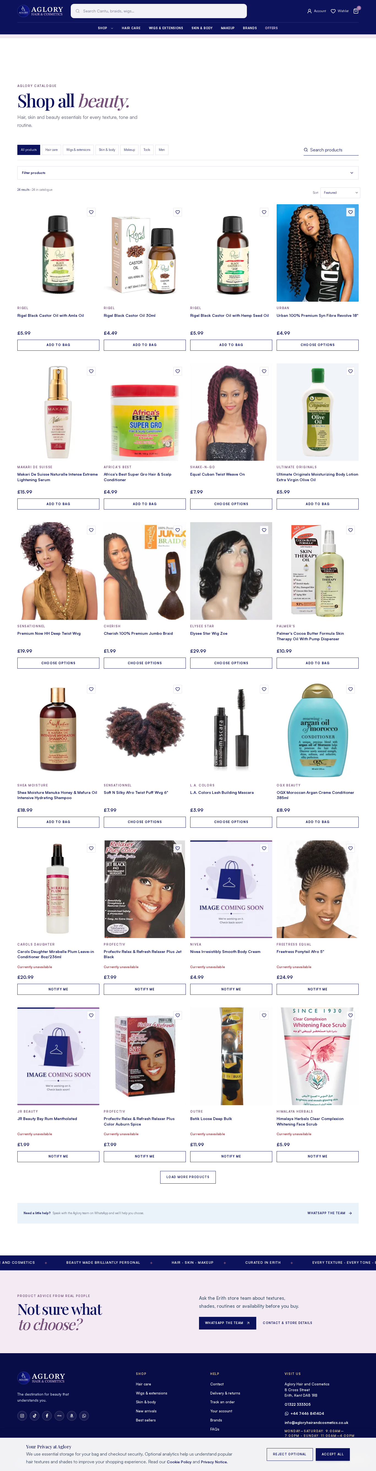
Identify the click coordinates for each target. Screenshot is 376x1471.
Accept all (333, 1454)
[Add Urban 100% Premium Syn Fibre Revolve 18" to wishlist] (350, 212)
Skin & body (202, 28)
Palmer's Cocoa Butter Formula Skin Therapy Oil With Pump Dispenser (310, 636)
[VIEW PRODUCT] (58, 253)
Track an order (222, 1402)
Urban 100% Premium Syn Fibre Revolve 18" (317, 315)
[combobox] (159, 11)
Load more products (188, 1177)
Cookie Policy (179, 1461)
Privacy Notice (214, 1461)
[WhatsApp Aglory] (84, 1416)
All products (29, 150)
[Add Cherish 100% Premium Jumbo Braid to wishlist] (177, 530)
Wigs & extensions (166, 28)
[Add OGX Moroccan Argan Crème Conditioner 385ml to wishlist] (350, 689)
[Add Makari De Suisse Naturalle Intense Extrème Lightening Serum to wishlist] (91, 371)
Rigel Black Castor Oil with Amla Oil (50, 315)
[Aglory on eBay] (59, 1416)
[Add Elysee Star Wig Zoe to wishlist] (264, 530)
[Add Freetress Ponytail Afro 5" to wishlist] (350, 848)
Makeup (228, 28)
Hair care (131, 28)
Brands (250, 28)
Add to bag (58, 345)
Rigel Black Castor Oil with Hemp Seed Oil (229, 315)
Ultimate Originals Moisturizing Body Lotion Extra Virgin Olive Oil (317, 477)
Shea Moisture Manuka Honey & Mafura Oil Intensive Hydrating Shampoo (57, 795)
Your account (221, 1411)
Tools (147, 150)
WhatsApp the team (326, 1213)
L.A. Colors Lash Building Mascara (222, 792)
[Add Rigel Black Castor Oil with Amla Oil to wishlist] (91, 212)
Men (162, 150)
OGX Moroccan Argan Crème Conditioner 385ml (315, 795)
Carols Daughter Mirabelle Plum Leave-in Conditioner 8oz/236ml (55, 954)
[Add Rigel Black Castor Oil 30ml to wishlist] (177, 212)
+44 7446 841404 (307, 1413)
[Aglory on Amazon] (72, 1416)
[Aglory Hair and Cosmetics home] (40, 11)
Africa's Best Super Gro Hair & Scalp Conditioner (137, 477)
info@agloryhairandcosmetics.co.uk (316, 1422)
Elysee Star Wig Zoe (208, 633)
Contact (217, 1384)
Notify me (58, 989)
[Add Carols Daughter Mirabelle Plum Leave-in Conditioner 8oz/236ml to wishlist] (91, 848)
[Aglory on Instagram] (22, 1416)
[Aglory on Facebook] (47, 1416)
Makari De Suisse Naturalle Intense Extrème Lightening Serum (57, 477)
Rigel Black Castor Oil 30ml (130, 315)
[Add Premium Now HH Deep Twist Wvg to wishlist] (91, 530)
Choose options (317, 345)
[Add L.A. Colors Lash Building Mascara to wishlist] (264, 689)
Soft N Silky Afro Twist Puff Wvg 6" (136, 792)
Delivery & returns (225, 1393)
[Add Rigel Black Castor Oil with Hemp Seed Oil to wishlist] (264, 212)
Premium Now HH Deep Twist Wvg (49, 633)
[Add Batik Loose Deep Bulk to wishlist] (264, 1015)
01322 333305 (298, 1404)
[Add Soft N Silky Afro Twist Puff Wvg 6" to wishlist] (177, 689)
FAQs (214, 1429)
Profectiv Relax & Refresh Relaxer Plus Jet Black (142, 954)
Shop (102, 28)
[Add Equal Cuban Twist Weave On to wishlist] (264, 371)
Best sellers (146, 1420)
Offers (271, 28)
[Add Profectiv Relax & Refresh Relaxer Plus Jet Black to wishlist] (177, 848)
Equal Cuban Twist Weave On (217, 474)
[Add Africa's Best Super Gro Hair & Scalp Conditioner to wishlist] (177, 371)
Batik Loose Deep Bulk (211, 1118)
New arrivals (146, 1411)
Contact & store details (287, 1323)
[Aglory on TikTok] (34, 1416)
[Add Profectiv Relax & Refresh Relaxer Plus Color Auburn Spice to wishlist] (177, 1015)
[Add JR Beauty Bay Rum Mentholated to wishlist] (91, 1015)
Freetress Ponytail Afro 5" (300, 951)
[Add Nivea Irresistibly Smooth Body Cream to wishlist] (264, 848)
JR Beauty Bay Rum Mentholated (47, 1118)
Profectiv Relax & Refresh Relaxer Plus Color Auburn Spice (139, 1121)
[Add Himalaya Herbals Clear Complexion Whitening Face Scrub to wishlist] (350, 1015)
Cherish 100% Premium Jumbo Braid (138, 633)
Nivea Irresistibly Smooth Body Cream (225, 951)
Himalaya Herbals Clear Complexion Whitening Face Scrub (310, 1121)
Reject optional (290, 1454)
